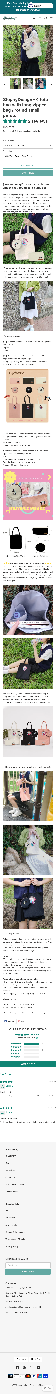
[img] (6, 1082)
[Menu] (51, 18)
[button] (15, 121)
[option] (16, 83)
